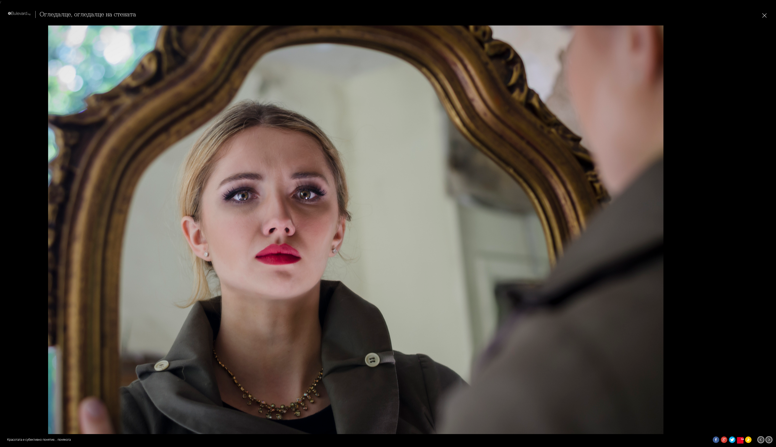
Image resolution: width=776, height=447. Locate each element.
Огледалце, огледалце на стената (88, 14)
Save (742, 439)
